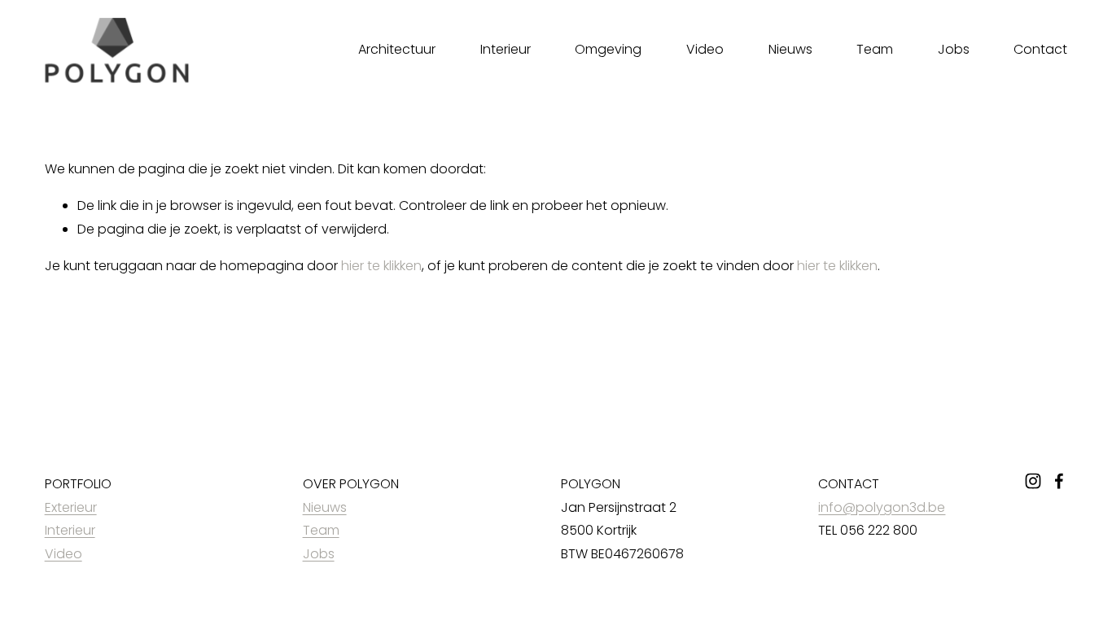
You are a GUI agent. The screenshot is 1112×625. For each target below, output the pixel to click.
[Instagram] (1033, 481)
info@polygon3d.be (881, 507)
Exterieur (71, 507)
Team (874, 49)
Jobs (954, 49)
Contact (1040, 49)
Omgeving (608, 49)
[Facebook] (1059, 481)
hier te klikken (381, 265)
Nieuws (790, 49)
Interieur (505, 49)
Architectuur (397, 49)
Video (705, 49)
